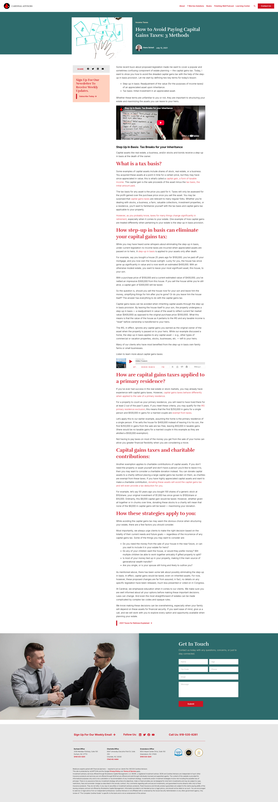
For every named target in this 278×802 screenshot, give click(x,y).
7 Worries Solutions (195, 6)
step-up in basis (146, 251)
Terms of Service (130, 771)
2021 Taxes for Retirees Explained (134, 623)
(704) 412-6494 (112, 759)
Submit (191, 704)
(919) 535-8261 (79, 757)
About (182, 6)
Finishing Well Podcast (224, 6)
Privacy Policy (115, 771)
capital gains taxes (140, 199)
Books (209, 6)
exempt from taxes (181, 413)
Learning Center (243, 6)
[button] (255, 6)
